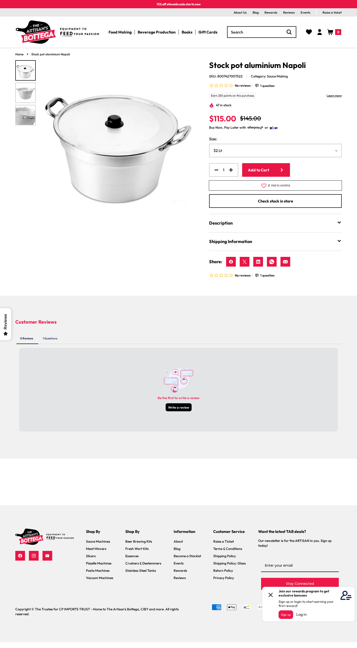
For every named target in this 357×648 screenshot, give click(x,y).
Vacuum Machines (99, 578)
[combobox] (262, 32)
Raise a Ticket (223, 541)
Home (19, 54)
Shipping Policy (224, 556)
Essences (132, 556)
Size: (213, 138)
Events (305, 12)
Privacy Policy (223, 578)
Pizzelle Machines (98, 563)
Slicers (91, 556)
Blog (256, 12)
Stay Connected (300, 583)
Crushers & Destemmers (143, 563)
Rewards (270, 12)
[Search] (289, 32)
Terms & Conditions (227, 549)
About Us (240, 12)
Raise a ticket (332, 12)
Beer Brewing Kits (138, 541)
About (178, 541)
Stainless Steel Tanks (140, 570)
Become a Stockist (187, 556)
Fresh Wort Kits (137, 549)
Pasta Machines (98, 570)
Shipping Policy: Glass (229, 563)
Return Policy (223, 570)
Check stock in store (275, 201)
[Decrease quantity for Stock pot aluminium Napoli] (214, 170)
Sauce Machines (98, 541)
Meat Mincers (96, 549)
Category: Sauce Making (269, 76)
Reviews (289, 12)
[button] (334, 32)
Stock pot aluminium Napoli (50, 54)
